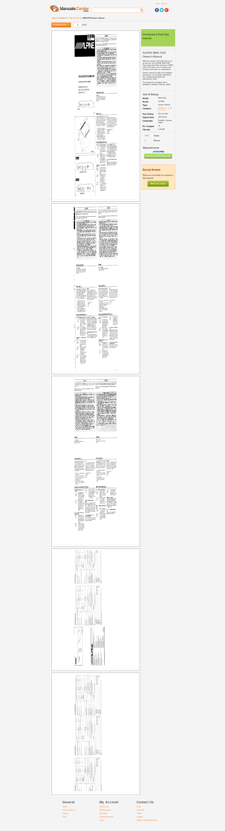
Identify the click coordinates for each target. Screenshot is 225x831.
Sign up (164, 4)
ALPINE (62, 18)
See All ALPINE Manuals (158, 156)
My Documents (105, 810)
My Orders (104, 813)
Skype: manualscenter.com (147, 820)
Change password (106, 817)
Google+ (140, 817)
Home (54, 18)
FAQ (64, 817)
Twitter (139, 813)
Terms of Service (69, 810)
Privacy (65, 813)
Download (60, 25)
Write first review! (158, 183)
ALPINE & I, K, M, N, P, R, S (165, 109)
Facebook (140, 810)
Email (139, 807)
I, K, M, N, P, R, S (74, 18)
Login (157, 4)
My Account (104, 807)
